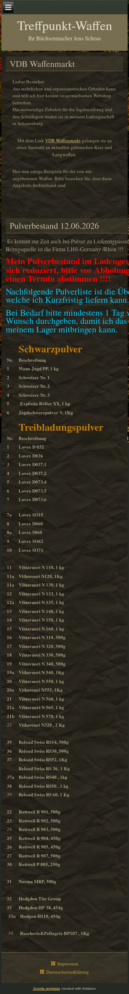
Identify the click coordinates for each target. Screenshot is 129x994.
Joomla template (46, 988)
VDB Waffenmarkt (63, 140)
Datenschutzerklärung (67, 972)
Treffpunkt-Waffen (64, 25)
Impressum (67, 963)
